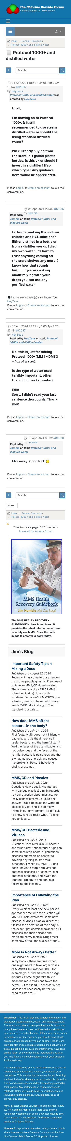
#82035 (21, 87)
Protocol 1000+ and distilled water (32, 94)
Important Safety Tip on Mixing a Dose (31, 666)
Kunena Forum (43, 531)
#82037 (20, 330)
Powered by (26, 531)
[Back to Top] (65, 1134)
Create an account (39, 187)
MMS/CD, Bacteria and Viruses (30, 832)
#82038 (58, 438)
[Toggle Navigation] (8, 21)
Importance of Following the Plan (35, 897)
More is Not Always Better (33, 952)
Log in (20, 187)
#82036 (58, 208)
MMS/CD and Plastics (29, 778)
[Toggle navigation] (10, 31)
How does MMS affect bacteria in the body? (30, 723)
